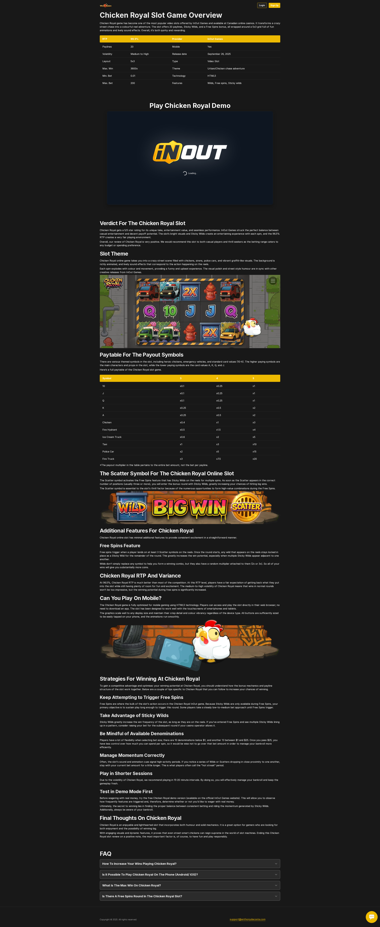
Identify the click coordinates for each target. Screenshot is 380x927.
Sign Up (274, 5)
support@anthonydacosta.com (247, 919)
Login (262, 5)
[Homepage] (112, 5)
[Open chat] (372, 917)
